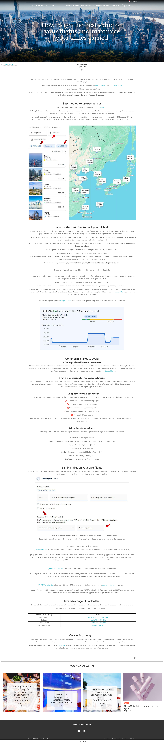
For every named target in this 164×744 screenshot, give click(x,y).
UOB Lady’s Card (41, 550)
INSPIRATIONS (100, 5)
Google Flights (102, 107)
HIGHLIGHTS (70, 5)
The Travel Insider (116, 85)
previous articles (101, 85)
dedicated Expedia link (110, 585)
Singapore (134, 1)
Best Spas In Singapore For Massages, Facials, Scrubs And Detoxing (62, 698)
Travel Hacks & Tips (10, 64)
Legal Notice (104, 738)
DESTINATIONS (90, 5)
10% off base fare (98, 625)
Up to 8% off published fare (98, 617)
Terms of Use (111, 738)
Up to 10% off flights (98, 620)
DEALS (108, 5)
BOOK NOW (115, 5)
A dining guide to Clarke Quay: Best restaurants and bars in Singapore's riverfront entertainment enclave (21, 694)
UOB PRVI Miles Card (46, 585)
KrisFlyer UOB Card (56, 569)
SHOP (126, 703)
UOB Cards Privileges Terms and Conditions (125, 738)
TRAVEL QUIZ (79, 5)
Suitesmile (61, 645)
